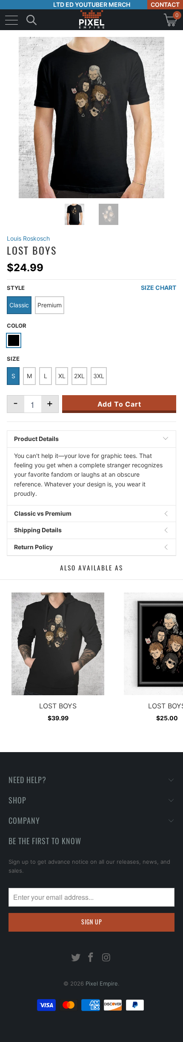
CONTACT (165, 4)
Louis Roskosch (28, 238)
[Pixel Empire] (91, 19)
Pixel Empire (102, 983)
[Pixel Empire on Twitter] (75, 958)
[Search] (31, 19)
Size (13, 358)
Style (16, 287)
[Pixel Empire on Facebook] (91, 958)
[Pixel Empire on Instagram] (106, 958)
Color (16, 325)
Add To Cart (119, 404)
